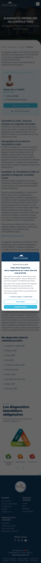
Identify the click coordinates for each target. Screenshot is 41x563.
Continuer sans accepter (20, 264)
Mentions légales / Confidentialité (21, 297)
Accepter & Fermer (20, 307)
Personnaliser (20, 302)
